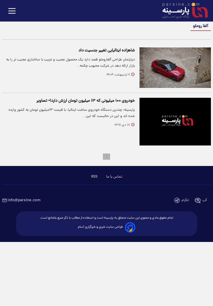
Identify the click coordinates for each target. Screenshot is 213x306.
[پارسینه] (182, 11)
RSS (94, 177)
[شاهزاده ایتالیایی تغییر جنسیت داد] (175, 67)
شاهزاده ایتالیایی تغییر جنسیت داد (106, 50)
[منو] (12, 11)
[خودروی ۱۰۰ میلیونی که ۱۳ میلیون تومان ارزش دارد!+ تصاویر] (175, 121)
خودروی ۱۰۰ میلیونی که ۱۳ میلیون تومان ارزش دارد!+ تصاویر (85, 101)
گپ (204, 200)
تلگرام (185, 200)
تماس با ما (114, 177)
